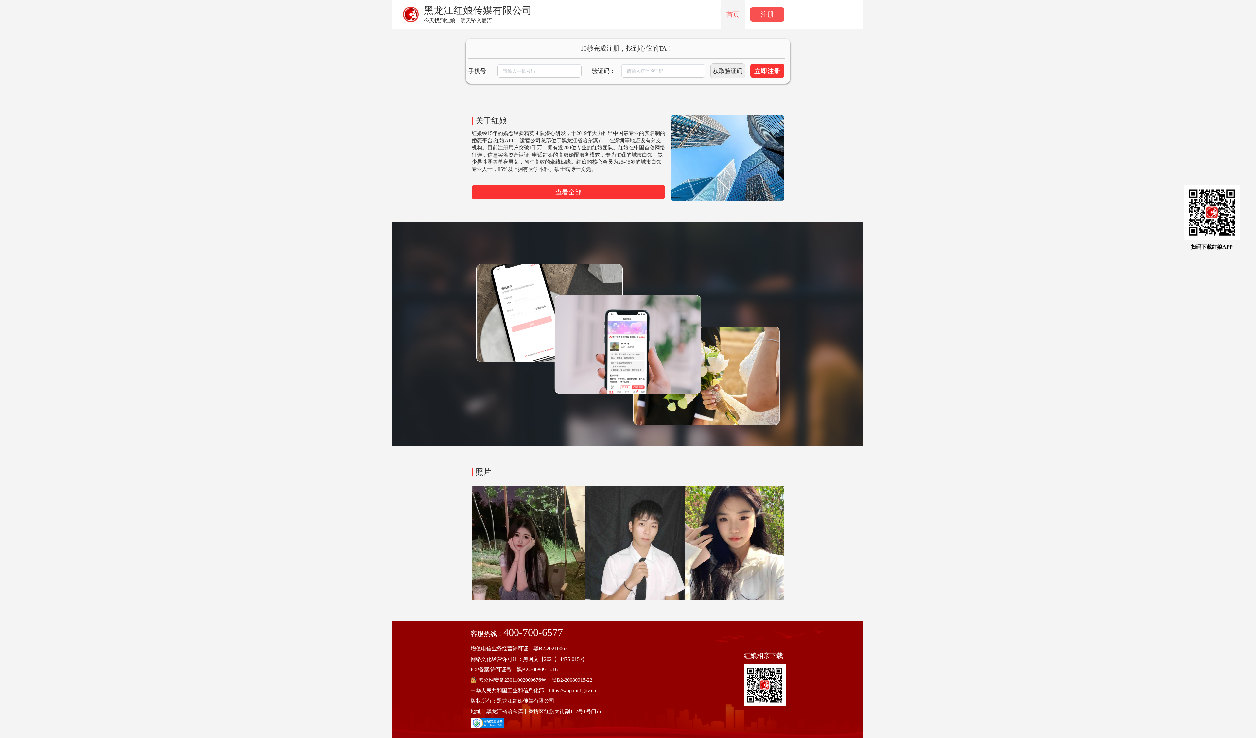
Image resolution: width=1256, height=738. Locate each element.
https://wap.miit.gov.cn (572, 690)
